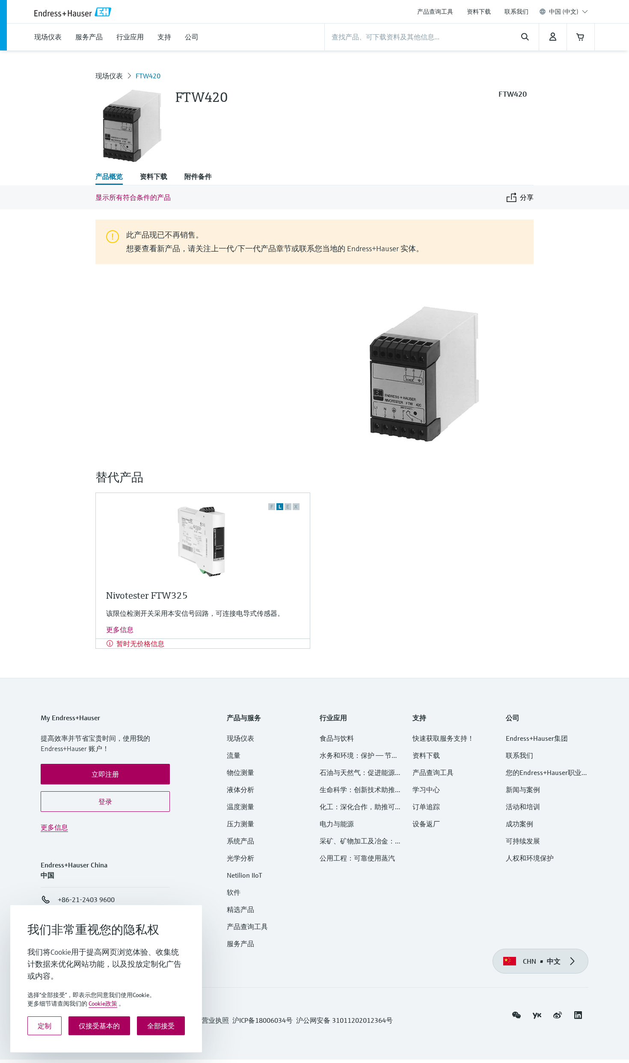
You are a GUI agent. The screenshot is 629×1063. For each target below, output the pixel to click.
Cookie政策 (103, 1003)
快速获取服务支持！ (443, 738)
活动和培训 (523, 806)
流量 (233, 755)
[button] (105, 774)
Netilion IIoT (244, 875)
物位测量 (240, 772)
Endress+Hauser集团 (537, 738)
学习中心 (426, 789)
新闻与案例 (523, 789)
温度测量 (240, 806)
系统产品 (240, 841)
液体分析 (240, 789)
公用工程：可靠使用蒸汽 (357, 858)
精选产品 (240, 909)
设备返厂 (426, 824)
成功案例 (519, 824)
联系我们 (516, 11)
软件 (233, 892)
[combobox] (568, 11)
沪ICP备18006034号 (262, 1020)
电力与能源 (337, 824)
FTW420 (148, 75)
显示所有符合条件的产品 (133, 197)
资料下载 (479, 11)
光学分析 (240, 858)
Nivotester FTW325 (147, 595)
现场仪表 (109, 75)
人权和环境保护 (530, 858)
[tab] (113, 177)
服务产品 (240, 943)
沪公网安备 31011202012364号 (344, 1020)
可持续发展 (523, 841)
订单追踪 (426, 806)
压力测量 (244, 824)
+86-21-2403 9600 (86, 899)
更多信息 (120, 629)
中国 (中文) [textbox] (564, 11)
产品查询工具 (435, 11)
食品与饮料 (337, 738)
